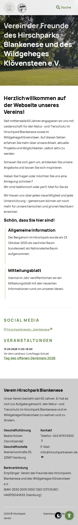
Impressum (49, 513)
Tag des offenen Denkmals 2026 (29, 358)
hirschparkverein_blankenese (28, 330)
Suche (66, 7)
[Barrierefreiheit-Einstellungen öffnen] (69, 515)
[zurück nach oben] (69, 506)
